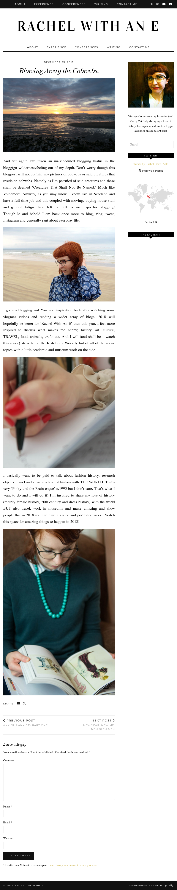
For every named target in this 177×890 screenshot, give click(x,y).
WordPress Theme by (151, 885)
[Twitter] (151, 4)
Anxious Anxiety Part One (25, 723)
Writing (101, 4)
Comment (10, 760)
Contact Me (127, 4)
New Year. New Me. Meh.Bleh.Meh (99, 725)
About (20, 4)
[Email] (170, 4)
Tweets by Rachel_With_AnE (150, 164)
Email (7, 822)
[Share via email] (19, 704)
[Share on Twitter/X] (24, 704)
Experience (44, 4)
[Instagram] (157, 4)
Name (7, 806)
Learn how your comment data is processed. (74, 865)
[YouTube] (164, 4)
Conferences (74, 4)
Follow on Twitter (152, 171)
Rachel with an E (88, 26)
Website (8, 838)
